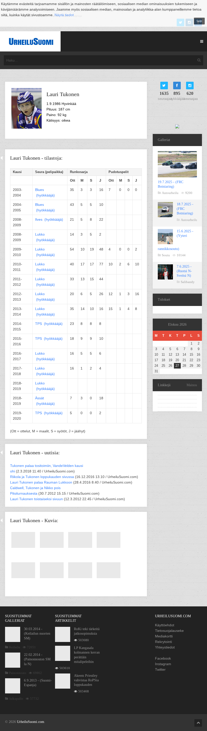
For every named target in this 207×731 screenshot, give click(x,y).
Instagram (163, 664)
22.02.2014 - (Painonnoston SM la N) (37, 659)
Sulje (199, 20)
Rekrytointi (163, 642)
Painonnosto (17, 673)
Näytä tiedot (64, 15)
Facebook (163, 658)
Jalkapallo (16, 698)
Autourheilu (170, 193)
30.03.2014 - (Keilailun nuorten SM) (37, 633)
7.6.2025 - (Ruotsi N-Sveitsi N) (184, 271)
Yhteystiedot (165, 647)
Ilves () (49, 219)
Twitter (160, 669)
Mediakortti (164, 636)
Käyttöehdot (164, 625)
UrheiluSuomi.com (30, 722)
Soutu (166, 255)
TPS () (49, 324)
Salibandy (188, 282)
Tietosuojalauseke (169, 631)
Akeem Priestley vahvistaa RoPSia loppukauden (86, 680)
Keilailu (14, 647)
